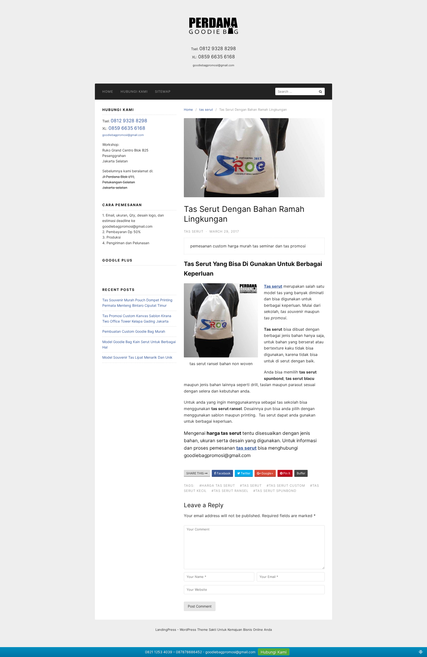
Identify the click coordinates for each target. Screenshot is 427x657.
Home (107, 91)
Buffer (301, 473)
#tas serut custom (286, 485)
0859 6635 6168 (216, 57)
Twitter (245, 473)
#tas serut (251, 485)
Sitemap (163, 91)
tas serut (193, 231)
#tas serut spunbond (274, 491)
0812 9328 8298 (217, 48)
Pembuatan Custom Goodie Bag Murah (133, 331)
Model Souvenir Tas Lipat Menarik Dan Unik (137, 357)
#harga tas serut (217, 485)
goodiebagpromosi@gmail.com (213, 65)
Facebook (223, 473)
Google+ (267, 473)
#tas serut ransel (230, 491)
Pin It (286, 473)
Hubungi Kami (134, 91)
